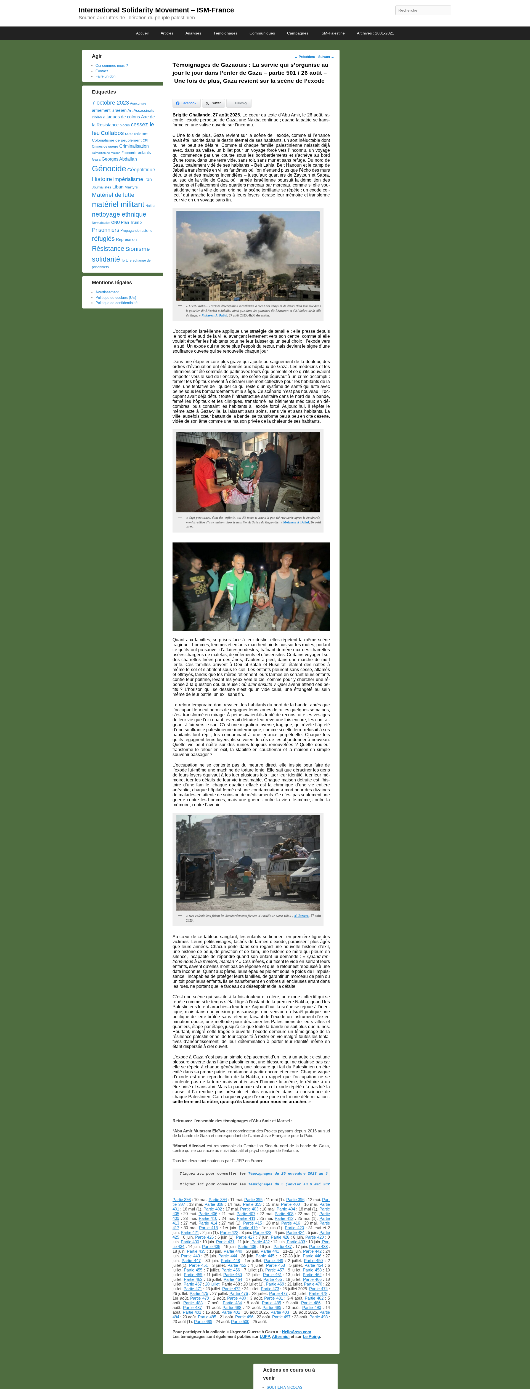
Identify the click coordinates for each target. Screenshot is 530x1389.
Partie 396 (295, 1199)
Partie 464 (233, 1279)
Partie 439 (196, 1251)
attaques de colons (121, 116)
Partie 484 (232, 1302)
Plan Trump (131, 222)
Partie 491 (192, 1312)
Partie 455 (193, 1270)
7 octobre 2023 (110, 103)
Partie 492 (230, 1312)
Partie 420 (294, 1227)
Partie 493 (280, 1312)
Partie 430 (190, 1241)
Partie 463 (193, 1279)
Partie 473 (270, 1288)
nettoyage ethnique (119, 214)
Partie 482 (314, 1298)
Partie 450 (313, 1260)
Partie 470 (313, 1284)
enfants (144, 152)
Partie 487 (192, 1307)
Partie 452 (236, 1265)
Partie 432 (260, 1241)
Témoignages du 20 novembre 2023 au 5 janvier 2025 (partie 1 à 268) (321, 1174)
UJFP (265, 1336)
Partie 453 (275, 1265)
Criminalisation (134, 146)
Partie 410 (208, 1218)
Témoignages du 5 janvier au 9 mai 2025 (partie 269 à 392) (311, 1184)
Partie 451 (198, 1265)
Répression (126, 239)
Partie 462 (312, 1274)
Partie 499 (203, 1321)
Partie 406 (207, 1213)
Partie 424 (295, 1232)
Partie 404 (286, 1209)
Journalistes (101, 187)
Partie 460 (232, 1274)
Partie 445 (265, 1256)
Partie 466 (312, 1279)
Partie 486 (310, 1302)
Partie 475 (199, 1293)
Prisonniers (105, 230)
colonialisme (136, 133)
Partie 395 (253, 1199)
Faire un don (105, 76)
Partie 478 (318, 1293)
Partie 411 (246, 1218)
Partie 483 (192, 1302)
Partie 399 (252, 1204)
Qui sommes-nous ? (112, 65)
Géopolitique (141, 169)
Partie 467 (193, 1284)
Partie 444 (227, 1256)
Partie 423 (262, 1232)
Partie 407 (246, 1213)
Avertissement (107, 292)
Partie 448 (230, 1260)
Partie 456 (230, 1270)
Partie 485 (271, 1302)
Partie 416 (290, 1223)
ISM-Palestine (332, 33)
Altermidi (281, 1336)
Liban (117, 187)
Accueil (142, 33)
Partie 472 (231, 1288)
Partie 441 (270, 1251)
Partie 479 (199, 1298)
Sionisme (137, 249)
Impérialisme (128, 179)
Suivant (326, 57)
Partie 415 (252, 1223)
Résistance (108, 248)
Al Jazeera (301, 915)
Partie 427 (245, 1237)
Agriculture (138, 103)
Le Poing (311, 1336)
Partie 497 (281, 1317)
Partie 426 (204, 1237)
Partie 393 (182, 1199)
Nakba (150, 206)
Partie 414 (207, 1223)
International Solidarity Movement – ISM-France (156, 10)
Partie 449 (273, 1260)
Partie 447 (191, 1260)
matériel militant (118, 204)
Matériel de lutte (113, 194)
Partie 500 (240, 1321)
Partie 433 (295, 1241)
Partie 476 (238, 1293)
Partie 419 (248, 1227)
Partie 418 (208, 1227)
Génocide (109, 168)
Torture (126, 260)
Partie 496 (244, 1317)
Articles (167, 33)
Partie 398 (214, 1204)
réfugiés (103, 238)
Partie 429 (314, 1237)
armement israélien (109, 110)
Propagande (129, 230)
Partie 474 (318, 1288)
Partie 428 (280, 1237)
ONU (115, 222)
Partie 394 (218, 1199)
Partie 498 (318, 1317)
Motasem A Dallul (214, 315)
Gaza (96, 159)
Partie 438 (318, 1246)
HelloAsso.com (296, 1331)
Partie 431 (225, 1241)
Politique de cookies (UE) (116, 298)
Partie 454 (313, 1265)
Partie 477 (278, 1293)
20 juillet (212, 1284)
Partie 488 (231, 1307)
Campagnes (297, 33)
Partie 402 (212, 1209)
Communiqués (262, 33)
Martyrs (131, 187)
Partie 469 (275, 1284)
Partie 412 (284, 1218)
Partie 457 (274, 1270)
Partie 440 (233, 1251)
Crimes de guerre (105, 146)
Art (130, 110)
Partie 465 (272, 1279)
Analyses (193, 33)
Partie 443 (190, 1256)
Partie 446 (312, 1256)
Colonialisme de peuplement (117, 140)
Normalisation (101, 222)
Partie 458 (312, 1270)
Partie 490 (311, 1307)
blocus (125, 125)
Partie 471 (193, 1288)
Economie (129, 153)
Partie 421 (190, 1232)
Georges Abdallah (119, 158)
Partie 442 (312, 1251)
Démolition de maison (106, 153)
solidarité (106, 259)
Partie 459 (193, 1274)
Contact (102, 71)
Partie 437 (283, 1246)
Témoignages (225, 33)
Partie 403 (248, 1209)
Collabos (112, 133)
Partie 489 (272, 1307)
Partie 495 (207, 1317)
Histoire (102, 179)
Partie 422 (229, 1232)
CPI (145, 140)
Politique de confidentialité (116, 303)
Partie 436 (247, 1246)
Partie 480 (236, 1298)
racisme (146, 231)
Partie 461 (272, 1274)
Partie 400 (290, 1204)
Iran (148, 179)
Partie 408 (284, 1213)
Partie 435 (211, 1246)
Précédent (305, 57)
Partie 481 (273, 1298)
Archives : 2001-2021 (375, 33)
